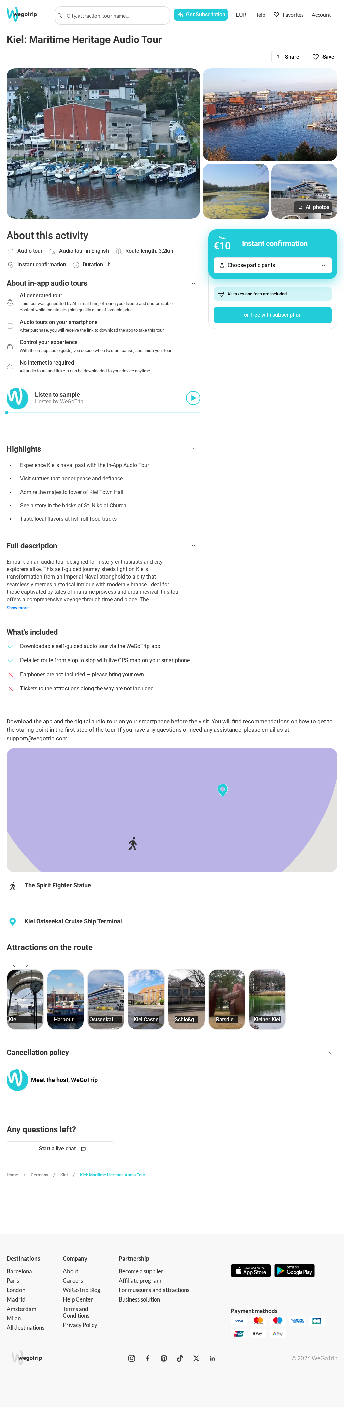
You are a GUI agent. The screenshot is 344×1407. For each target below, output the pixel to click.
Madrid (16, 1299)
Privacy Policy (80, 1324)
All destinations (25, 1327)
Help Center (78, 1299)
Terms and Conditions (76, 1312)
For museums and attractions (154, 1289)
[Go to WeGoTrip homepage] (26, 14)
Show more (18, 607)
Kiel (64, 1174)
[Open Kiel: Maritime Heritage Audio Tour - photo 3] (235, 191)
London (16, 1289)
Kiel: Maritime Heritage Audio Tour (112, 1174)
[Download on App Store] (251, 1271)
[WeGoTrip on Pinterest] (164, 1358)
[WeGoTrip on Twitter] (196, 1358)
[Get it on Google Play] (294, 1271)
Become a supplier (141, 1271)
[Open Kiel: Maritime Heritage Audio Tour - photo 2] (270, 114)
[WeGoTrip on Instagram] (131, 1358)
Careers (73, 1280)
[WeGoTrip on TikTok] (180, 1358)
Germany (39, 1174)
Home (12, 1174)
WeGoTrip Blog (81, 1289)
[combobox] (115, 15)
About (70, 1271)
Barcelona (19, 1271)
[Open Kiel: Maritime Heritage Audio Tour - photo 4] (304, 191)
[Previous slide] (13, 965)
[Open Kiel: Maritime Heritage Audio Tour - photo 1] (103, 143)
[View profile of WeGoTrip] (17, 1080)
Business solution (139, 1299)
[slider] (6, 412)
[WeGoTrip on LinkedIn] (212, 1358)
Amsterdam (21, 1308)
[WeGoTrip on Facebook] (147, 1358)
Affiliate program (140, 1280)
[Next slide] (25, 965)
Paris (13, 1280)
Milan (14, 1318)
